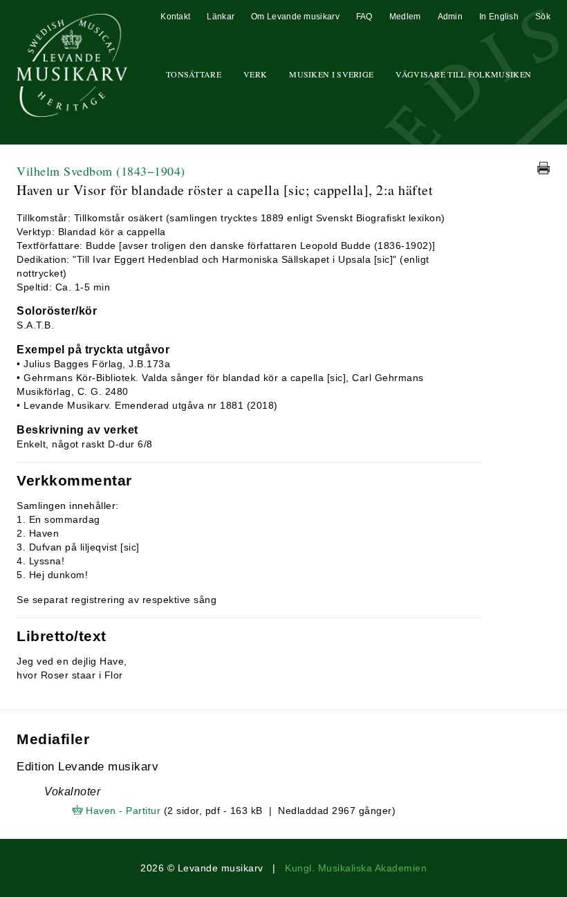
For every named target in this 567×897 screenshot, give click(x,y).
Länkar (220, 16)
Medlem (405, 16)
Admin (450, 16)
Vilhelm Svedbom (101, 171)
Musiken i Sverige (331, 74)
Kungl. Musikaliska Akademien (356, 867)
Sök (542, 16)
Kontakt (175, 16)
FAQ (364, 16)
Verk (255, 74)
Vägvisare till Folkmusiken (463, 74)
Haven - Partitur (123, 810)
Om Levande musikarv (295, 16)
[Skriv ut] (543, 168)
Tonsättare (193, 74)
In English (499, 16)
